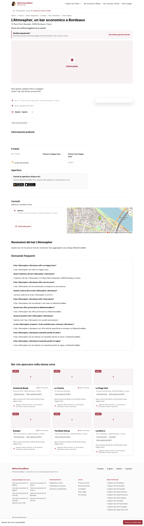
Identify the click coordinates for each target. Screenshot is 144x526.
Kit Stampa (82, 495)
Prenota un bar (83, 483)
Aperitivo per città (18, 503)
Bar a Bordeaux (54, 16)
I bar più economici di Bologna (38, 494)
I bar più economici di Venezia (20, 499)
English (110, 469)
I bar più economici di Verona (38, 499)
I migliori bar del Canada (116, 489)
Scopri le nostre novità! (42, 11)
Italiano (119, 469)
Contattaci (82, 489)
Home (13, 16)
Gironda (43, 16)
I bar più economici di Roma (38, 484)
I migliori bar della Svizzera (117, 492)
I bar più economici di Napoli (20, 489)
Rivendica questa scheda (119, 34)
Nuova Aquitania (32, 16)
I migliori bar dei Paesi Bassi (117, 504)
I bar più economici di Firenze (20, 494)
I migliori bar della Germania (117, 495)
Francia (21, 16)
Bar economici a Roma (111, 4)
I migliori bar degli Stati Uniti (117, 510)
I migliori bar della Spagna (116, 498)
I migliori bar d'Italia (72, 4)
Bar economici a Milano (92, 4)
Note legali (82, 492)
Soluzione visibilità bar (58, 489)
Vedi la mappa (127, 4)
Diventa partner (84, 486)
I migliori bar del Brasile (115, 486)
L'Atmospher (67, 16)
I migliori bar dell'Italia (115, 501)
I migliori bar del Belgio (115, 483)
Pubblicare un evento (57, 486)
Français (100, 469)
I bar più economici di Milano (20, 484)
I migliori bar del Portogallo (117, 507)
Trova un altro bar (132, 522)
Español (129, 469)
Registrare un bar (56, 483)
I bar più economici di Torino (38, 489)
